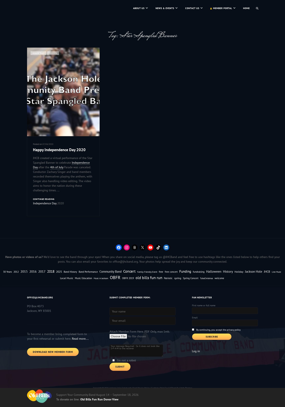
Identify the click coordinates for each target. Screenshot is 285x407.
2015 (24, 271)
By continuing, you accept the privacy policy (218, 329)
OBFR (115, 277)
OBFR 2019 (128, 278)
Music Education (83, 278)
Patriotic (168, 278)
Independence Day (44, 203)
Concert (129, 271)
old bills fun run (149, 277)
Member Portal (222, 8)
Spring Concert (190, 278)
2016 (33, 271)
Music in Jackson (101, 278)
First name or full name (203, 305)
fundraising (199, 271)
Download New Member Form (53, 351)
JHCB (267, 271)
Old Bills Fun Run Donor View (99, 399)
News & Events (165, 8)
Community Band (110, 271)
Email (195, 317)
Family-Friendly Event (147, 271)
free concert (171, 271)
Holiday (239, 271)
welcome (219, 278)
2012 (16, 271)
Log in (196, 351)
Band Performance (88, 271)
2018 (50, 271)
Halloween (213, 271)
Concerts (53, 53)
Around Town (38, 53)
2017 (42, 271)
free (161, 271)
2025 (59, 271)
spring (177, 278)
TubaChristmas (206, 278)
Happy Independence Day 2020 (59, 149)
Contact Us (192, 8)
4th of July (56, 167)
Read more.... (80, 338)
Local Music (66, 278)
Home (246, 8)
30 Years (7, 271)
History (228, 271)
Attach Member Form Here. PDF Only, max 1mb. (140, 331)
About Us (138, 8)
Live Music (276, 271)
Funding (185, 271)
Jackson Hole (253, 271)
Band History (70, 271)
